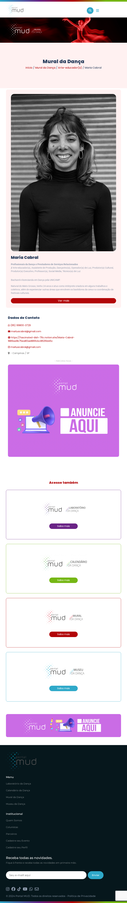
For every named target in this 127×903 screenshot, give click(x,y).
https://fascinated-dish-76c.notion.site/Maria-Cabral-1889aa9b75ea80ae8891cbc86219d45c (41, 339)
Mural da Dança (45, 68)
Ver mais (63, 301)
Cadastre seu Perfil (17, 847)
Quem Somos (14, 820)
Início (28, 68)
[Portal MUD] (45, 10)
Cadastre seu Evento (18, 840)
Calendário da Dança (18, 790)
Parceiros (11, 833)
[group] (63, 411)
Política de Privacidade (81, 896)
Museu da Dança (15, 803)
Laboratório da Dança (18, 783)
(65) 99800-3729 (20, 325)
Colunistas (12, 827)
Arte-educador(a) (70, 68)
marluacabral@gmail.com (26, 331)
